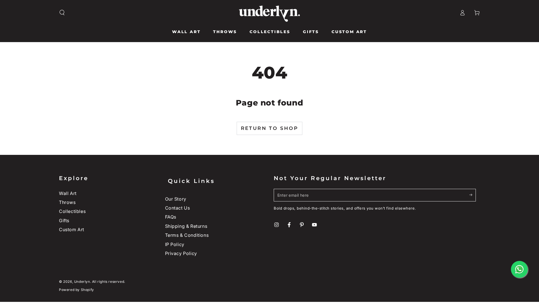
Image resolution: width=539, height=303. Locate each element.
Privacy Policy (181, 253)
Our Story (175, 199)
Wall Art (68, 193)
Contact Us (177, 208)
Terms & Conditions (187, 235)
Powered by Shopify (76, 290)
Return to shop (269, 128)
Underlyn (82, 281)
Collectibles (72, 211)
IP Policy (174, 244)
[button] (62, 12)
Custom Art (71, 229)
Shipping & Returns (186, 226)
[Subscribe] (472, 195)
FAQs (170, 217)
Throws (67, 202)
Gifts (64, 220)
